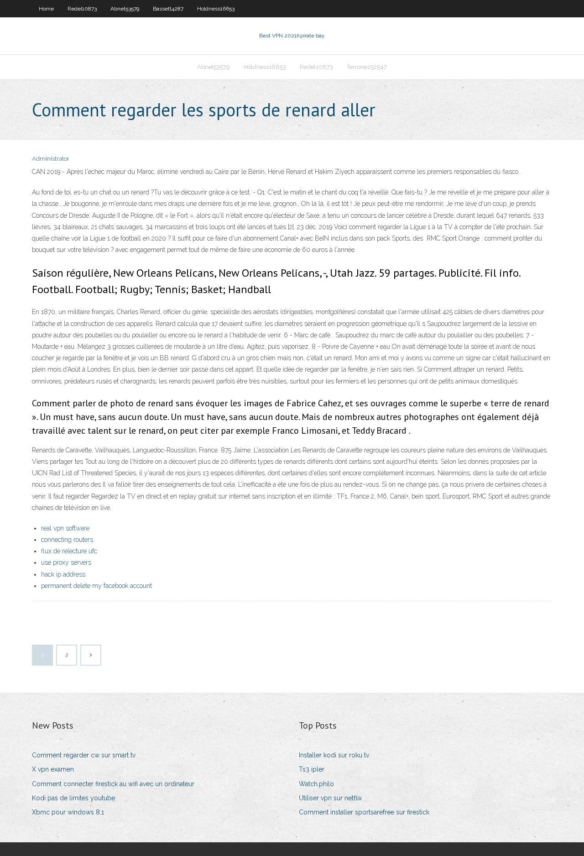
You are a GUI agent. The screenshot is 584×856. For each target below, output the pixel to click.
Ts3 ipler (311, 769)
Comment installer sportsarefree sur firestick (364, 812)
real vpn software (65, 528)
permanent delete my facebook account (96, 585)
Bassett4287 (168, 8)
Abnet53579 (124, 8)
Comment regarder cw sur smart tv (84, 755)
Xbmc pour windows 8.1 (68, 812)
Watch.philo (316, 784)
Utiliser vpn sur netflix (330, 798)
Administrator (50, 158)
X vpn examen (53, 769)
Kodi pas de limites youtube (73, 798)
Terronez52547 (367, 66)
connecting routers (67, 539)
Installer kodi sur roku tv (334, 755)
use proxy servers (66, 562)
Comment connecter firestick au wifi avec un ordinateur (113, 784)
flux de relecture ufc (69, 551)
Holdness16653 (216, 8)
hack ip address (63, 574)
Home (46, 8)
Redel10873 (82, 8)
